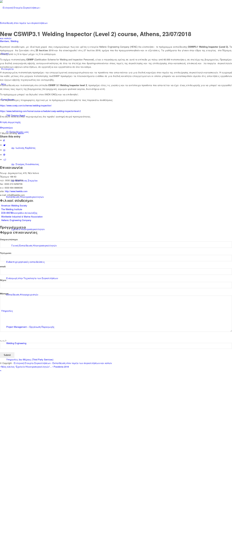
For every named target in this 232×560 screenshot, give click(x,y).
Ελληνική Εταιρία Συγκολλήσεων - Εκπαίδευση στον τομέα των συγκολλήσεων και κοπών (63, 363)
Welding (14, 41)
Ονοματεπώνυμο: (9, 239)
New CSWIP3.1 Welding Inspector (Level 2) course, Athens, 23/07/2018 (95, 34)
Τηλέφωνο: (6, 253)
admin (21, 133)
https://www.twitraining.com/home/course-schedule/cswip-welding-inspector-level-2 (40, 111)
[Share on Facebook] (4, 140)
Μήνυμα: (4, 293)
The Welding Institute (11, 209)
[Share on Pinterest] (4, 154)
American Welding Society (14, 205)
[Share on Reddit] (4, 159)
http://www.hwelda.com (16, 191)
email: (3, 266)
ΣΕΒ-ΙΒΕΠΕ (7, 212)
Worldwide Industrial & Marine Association (22, 216)
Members (4, 41)
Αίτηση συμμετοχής (10, 122)
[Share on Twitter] (4, 145)
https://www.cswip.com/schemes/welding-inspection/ (26, 105)
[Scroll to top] (0, 370)
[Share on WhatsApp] (4, 150)
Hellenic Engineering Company (16, 220)
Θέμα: (3, 280)
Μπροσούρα (6, 127)
